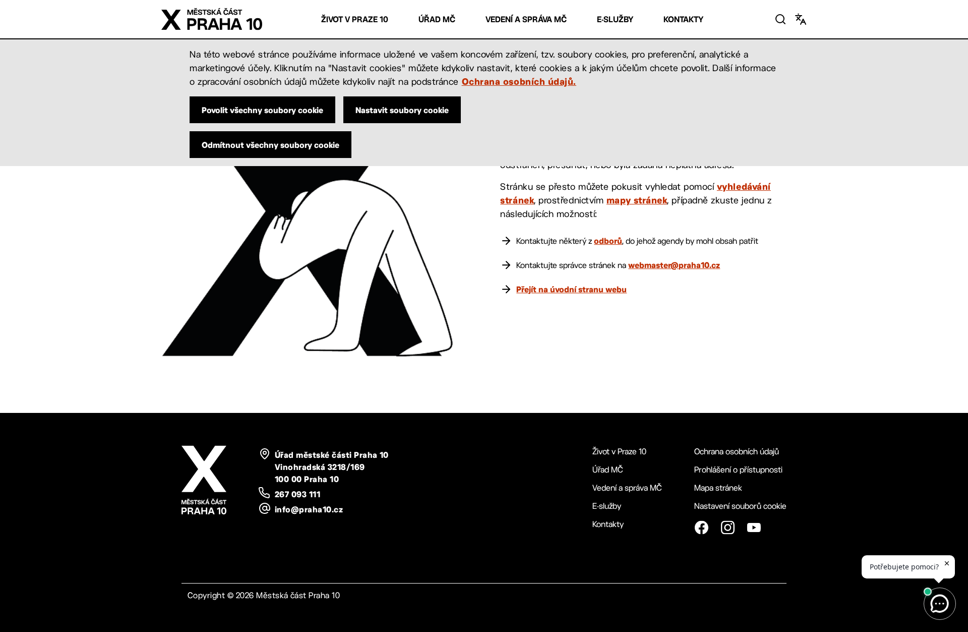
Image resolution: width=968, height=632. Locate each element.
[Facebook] (701, 527)
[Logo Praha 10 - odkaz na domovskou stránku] (211, 19)
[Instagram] (727, 527)
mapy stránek (637, 200)
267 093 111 (297, 494)
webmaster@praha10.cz (674, 265)
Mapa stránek (718, 488)
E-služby (615, 19)
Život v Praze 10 (354, 19)
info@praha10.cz (309, 509)
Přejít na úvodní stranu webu (571, 289)
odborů (608, 240)
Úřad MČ (436, 19)
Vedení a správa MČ (526, 19)
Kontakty (683, 19)
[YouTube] (754, 527)
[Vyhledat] (780, 19)
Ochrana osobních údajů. (519, 81)
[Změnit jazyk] (801, 19)
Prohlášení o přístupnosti (738, 470)
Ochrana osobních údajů (736, 451)
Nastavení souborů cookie (740, 506)
